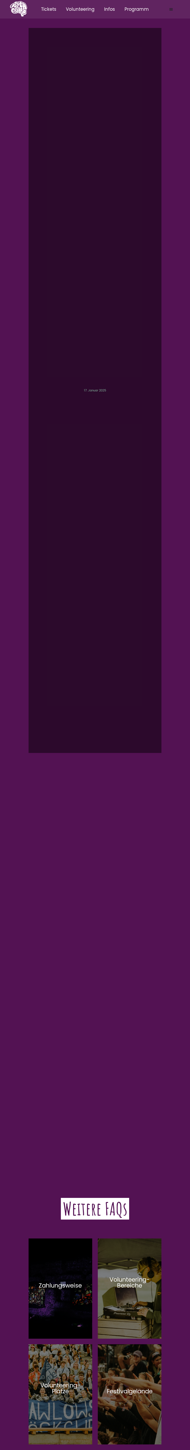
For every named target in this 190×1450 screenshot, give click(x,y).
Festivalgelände (130, 1391)
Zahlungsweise (60, 1285)
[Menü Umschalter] (171, 9)
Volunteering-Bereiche (129, 1282)
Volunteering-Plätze (60, 1388)
